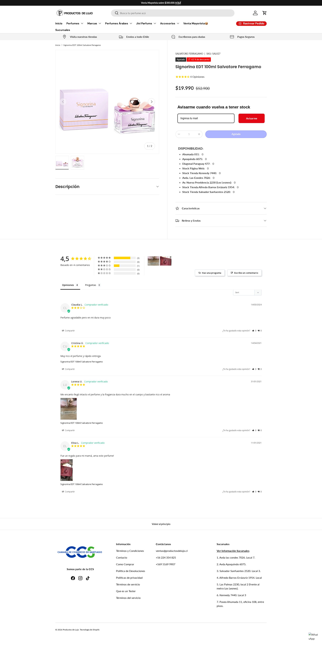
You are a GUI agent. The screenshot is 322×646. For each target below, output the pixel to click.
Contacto (121, 557)
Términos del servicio (128, 597)
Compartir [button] (69, 330)
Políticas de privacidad (129, 577)
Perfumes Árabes (116, 23)
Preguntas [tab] (90, 285)
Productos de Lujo (71, 629)
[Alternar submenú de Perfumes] (82, 23)
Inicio (58, 23)
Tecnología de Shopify (89, 629)
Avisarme (251, 118)
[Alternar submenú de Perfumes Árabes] (131, 23)
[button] (264, 13)
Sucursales (62, 30)
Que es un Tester (126, 591)
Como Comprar (125, 564)
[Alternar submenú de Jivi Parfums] (155, 23)
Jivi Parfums (144, 23)
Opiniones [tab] (68, 285)
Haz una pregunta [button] (211, 272)
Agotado (236, 134)
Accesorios (167, 23)
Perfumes (72, 23)
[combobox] (172, 13)
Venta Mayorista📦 (195, 23)
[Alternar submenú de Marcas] (100, 23)
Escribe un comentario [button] (246, 272)
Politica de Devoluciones (130, 570)
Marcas (92, 23)
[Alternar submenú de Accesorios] (178, 23)
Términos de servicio (128, 584)
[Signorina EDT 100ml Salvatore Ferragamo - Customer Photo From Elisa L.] (165, 261)
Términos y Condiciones (130, 550)
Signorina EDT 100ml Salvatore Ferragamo (82, 45)
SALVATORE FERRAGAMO (189, 53)
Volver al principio (161, 524)
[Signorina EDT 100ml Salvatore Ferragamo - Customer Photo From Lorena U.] (153, 261)
